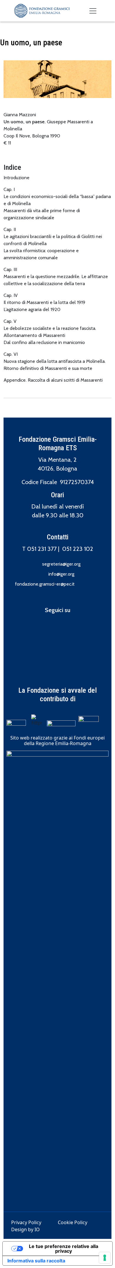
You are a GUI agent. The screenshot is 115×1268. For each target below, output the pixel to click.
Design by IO (25, 1229)
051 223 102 (77, 548)
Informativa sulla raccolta (36, 1261)
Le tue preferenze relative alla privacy (63, 1248)
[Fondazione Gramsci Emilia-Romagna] (42, 10)
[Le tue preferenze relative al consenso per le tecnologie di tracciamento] (104, 1257)
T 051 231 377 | (42, 548)
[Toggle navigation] (93, 10)
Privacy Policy (26, 1222)
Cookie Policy (72, 1222)
